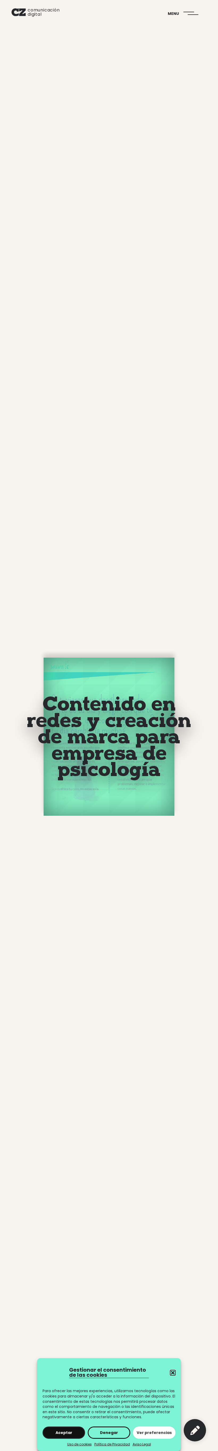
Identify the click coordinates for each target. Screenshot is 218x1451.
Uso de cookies (79, 1444)
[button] (172, 1372)
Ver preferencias (154, 1432)
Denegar (109, 1432)
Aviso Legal (142, 1444)
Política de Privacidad (112, 1444)
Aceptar (64, 1432)
